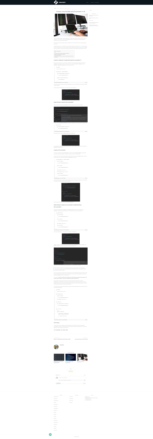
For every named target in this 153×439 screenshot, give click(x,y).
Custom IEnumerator (58, 55)
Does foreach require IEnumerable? (60, 54)
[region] (71, 74)
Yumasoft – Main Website (95, 2)
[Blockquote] (66, 380)
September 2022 (56, 400)
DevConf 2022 (91, 20)
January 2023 (55, 398)
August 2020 (55, 424)
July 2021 (55, 412)
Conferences (71, 396)
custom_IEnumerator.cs (57, 178)
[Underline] (61, 380)
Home (87, 2)
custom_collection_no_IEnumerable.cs (58, 131)
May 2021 (55, 416)
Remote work (71, 400)
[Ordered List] (63, 380)
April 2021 (55, 418)
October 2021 (55, 406)
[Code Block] (67, 380)
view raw (86, 82)
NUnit (80, 46)
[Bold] (59, 380)
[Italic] (60, 380)
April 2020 (55, 428)
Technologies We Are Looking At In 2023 (93, 18)
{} (69, 380)
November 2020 (56, 422)
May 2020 (55, 426)
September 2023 (56, 396)
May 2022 (55, 402)
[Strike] (62, 380)
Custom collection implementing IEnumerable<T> (62, 53)
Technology (70, 402)
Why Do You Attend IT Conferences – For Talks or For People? (94, 22)
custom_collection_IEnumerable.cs (58, 82)
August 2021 (55, 410)
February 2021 (55, 420)
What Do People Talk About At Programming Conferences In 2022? (93, 25)
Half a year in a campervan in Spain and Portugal (93, 15)
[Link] (68, 380)
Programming (71, 398)
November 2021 (56, 404)
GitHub (67, 82)
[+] (70, 380)
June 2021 (55, 414)
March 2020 (55, 430)
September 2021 (56, 408)
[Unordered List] (65, 380)
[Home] (60, 2)
